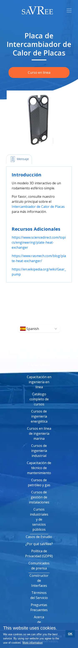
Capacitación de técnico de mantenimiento (39, 467)
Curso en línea (39, 72)
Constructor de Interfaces (39, 580)
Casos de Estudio (39, 536)
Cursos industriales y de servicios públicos (39, 519)
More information (32, 642)
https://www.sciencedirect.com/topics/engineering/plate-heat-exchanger (39, 242)
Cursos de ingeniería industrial (39, 450)
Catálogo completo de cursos (39, 399)
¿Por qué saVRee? (39, 544)
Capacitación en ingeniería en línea (39, 382)
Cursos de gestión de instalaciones (39, 497)
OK (70, 633)
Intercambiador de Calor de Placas (38, 206)
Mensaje (22, 159)
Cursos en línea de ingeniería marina (39, 433)
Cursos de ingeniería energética (39, 416)
